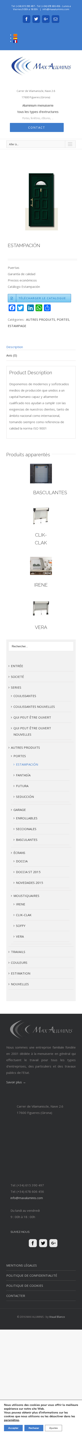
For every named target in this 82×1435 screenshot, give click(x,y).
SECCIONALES (26, 829)
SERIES (16, 687)
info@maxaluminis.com (55, 9)
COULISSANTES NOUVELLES (34, 706)
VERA (41, 627)
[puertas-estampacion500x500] (41, 200)
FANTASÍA (23, 775)
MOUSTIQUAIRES (26, 896)
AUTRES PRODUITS (40, 319)
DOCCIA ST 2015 (28, 872)
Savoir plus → (16, 1082)
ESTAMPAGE (17, 326)
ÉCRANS (19, 853)
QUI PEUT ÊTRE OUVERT (32, 717)
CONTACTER (15, 1296)
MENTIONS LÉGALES (21, 1265)
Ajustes (53, 1428)
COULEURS (19, 962)
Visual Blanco (57, 1317)
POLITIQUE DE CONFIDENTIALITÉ (31, 1275)
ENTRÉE (17, 666)
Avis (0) (11, 355)
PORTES (63, 319)
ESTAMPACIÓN (27, 764)
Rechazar (34, 1428)
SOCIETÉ (17, 676)
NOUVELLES (20, 984)
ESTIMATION (20, 973)
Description (14, 347)
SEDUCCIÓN (25, 796)
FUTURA (22, 786)
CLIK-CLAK (24, 915)
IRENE (41, 585)
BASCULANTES (50, 492)
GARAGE (19, 810)
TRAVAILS (18, 952)
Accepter (13, 1428)
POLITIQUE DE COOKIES (24, 1285)
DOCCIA (22, 861)
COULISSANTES (24, 696)
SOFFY (20, 925)
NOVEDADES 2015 (29, 882)
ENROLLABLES (26, 818)
